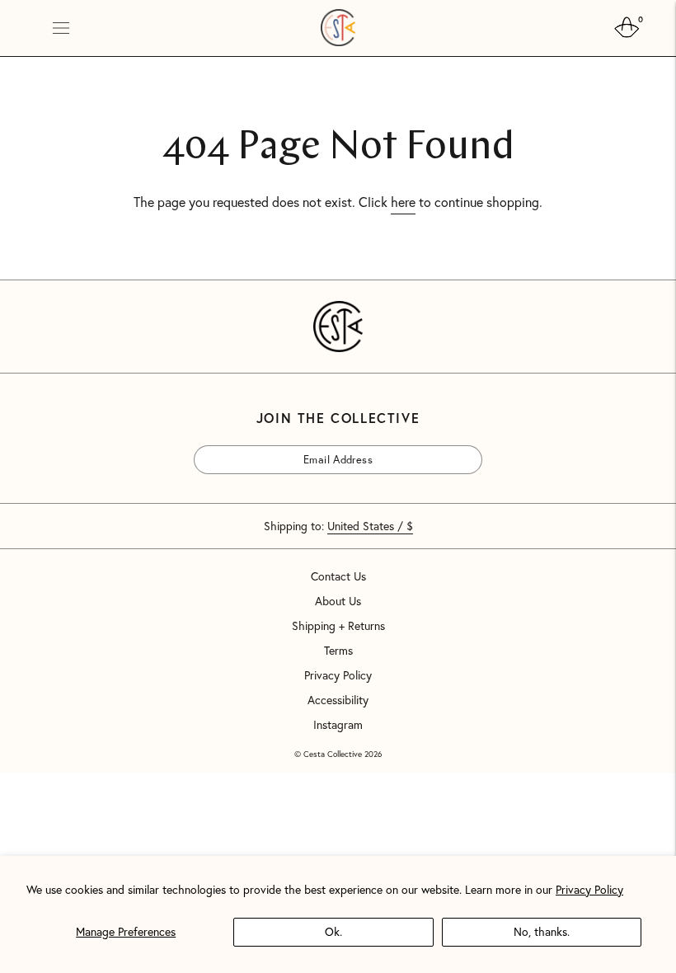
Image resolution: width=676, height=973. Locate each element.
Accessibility (338, 700)
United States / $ (370, 526)
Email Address (240, 445)
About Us (338, 601)
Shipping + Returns (338, 626)
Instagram (338, 725)
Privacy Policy (589, 889)
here (403, 201)
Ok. (333, 931)
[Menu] (61, 28)
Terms (338, 650)
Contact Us (338, 576)
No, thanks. (542, 931)
